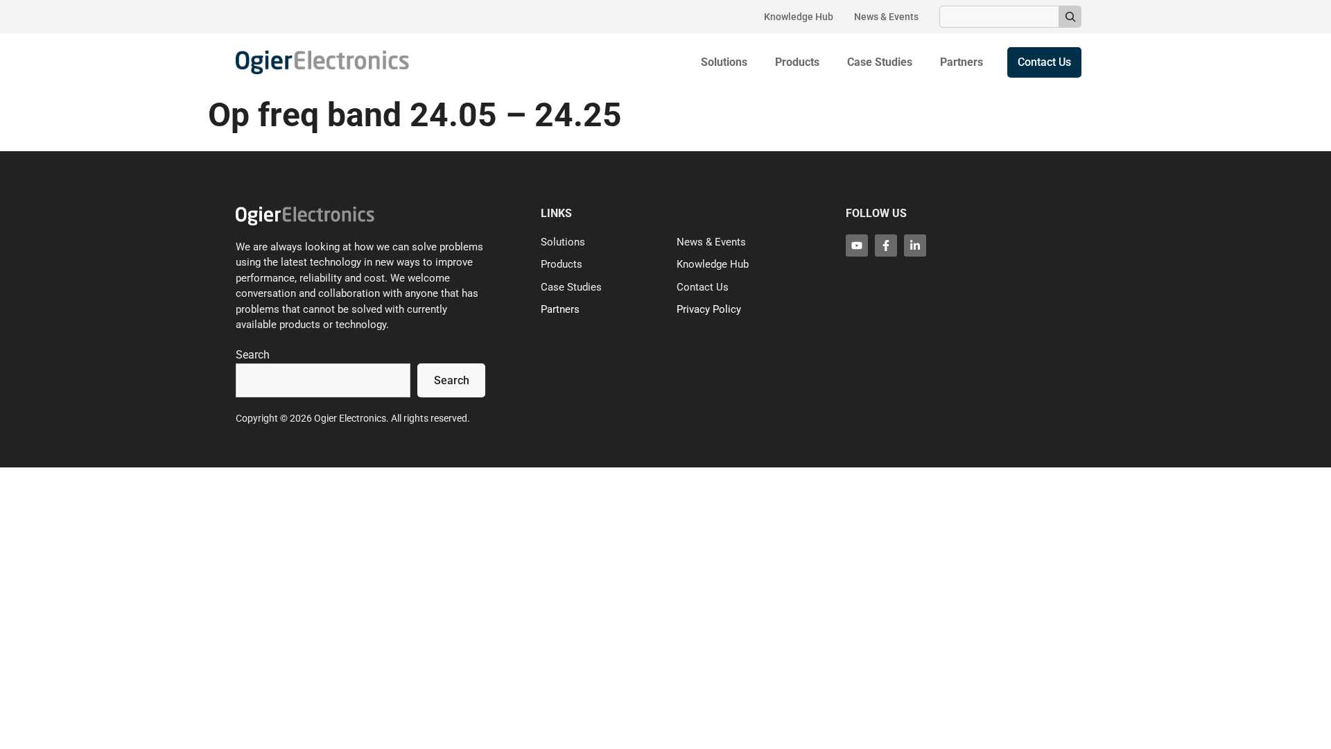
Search (253, 354)
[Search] (1070, 17)
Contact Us (703, 287)
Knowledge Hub (798, 16)
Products (797, 62)
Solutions (724, 62)
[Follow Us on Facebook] (886, 245)
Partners (961, 62)
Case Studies (879, 62)
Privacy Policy (709, 309)
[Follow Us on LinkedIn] (915, 245)
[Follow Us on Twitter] (857, 245)
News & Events (886, 16)
